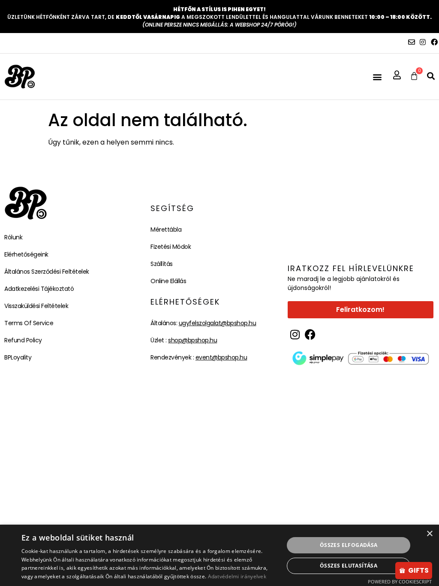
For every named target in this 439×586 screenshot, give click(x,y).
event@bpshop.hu (221, 357)
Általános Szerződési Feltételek (46, 271)
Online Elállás (168, 281)
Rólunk (13, 237)
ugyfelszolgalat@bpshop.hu (217, 323)
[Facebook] (434, 42)
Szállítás (161, 264)
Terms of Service (28, 323)
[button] (377, 76)
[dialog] (219, 555)
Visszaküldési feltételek (36, 306)
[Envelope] (411, 42)
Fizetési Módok (170, 246)
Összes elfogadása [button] (349, 545)
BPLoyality (17, 357)
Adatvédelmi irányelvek (237, 576)
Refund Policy (23, 340)
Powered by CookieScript (400, 581)
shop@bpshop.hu (192, 340)
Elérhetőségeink (26, 254)
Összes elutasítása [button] (348, 565)
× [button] (429, 534)
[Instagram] (422, 42)
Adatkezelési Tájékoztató (39, 288)
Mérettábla (165, 229)
